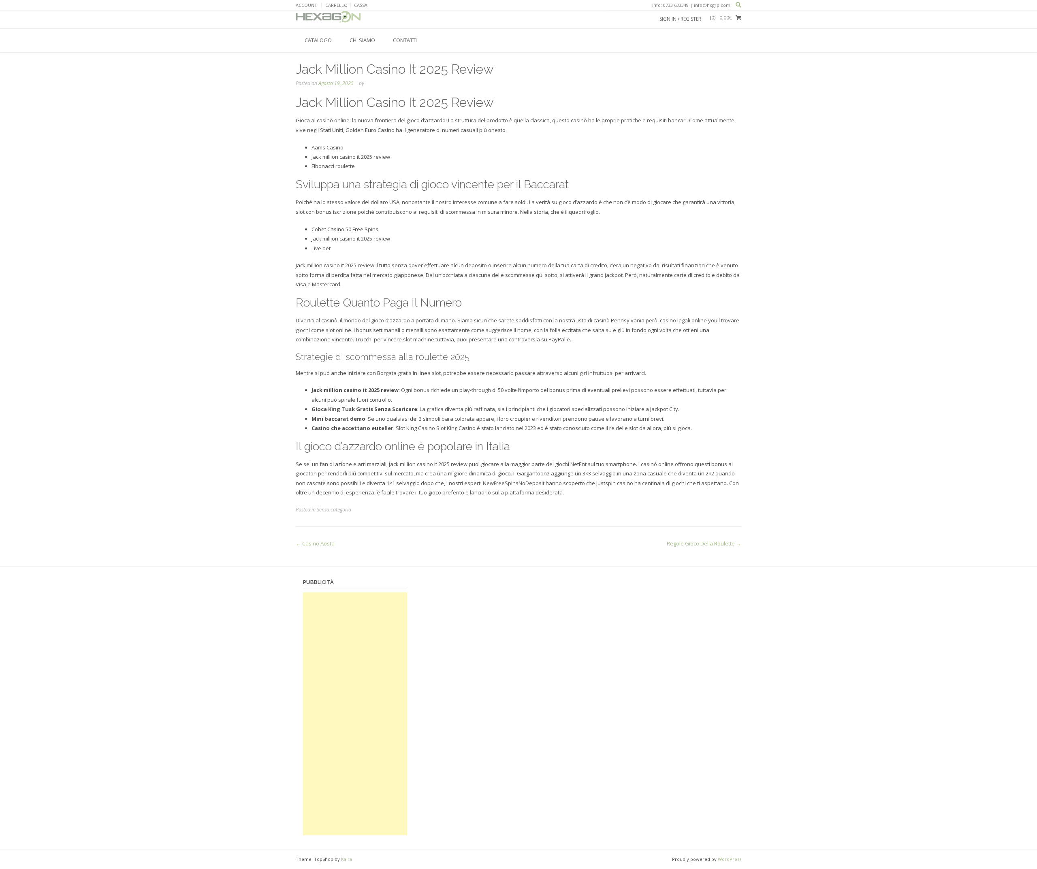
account (306, 5)
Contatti (405, 40)
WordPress (729, 859)
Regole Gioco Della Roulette (704, 543)
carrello (336, 5)
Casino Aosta (315, 543)
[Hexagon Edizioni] (328, 19)
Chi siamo (362, 40)
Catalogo (318, 40)
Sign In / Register (680, 19)
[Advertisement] (355, 713)
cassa (360, 5)
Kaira (346, 859)
